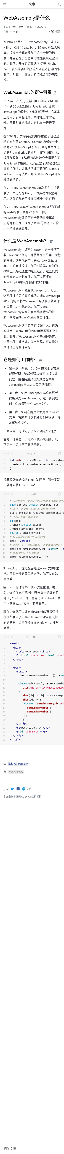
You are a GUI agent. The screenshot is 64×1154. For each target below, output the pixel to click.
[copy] (59, 453)
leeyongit (14, 31)
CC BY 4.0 (26, 796)
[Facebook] (18, 789)
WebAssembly (21, 763)
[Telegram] (24, 789)
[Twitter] (12, 789)
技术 (10, 763)
